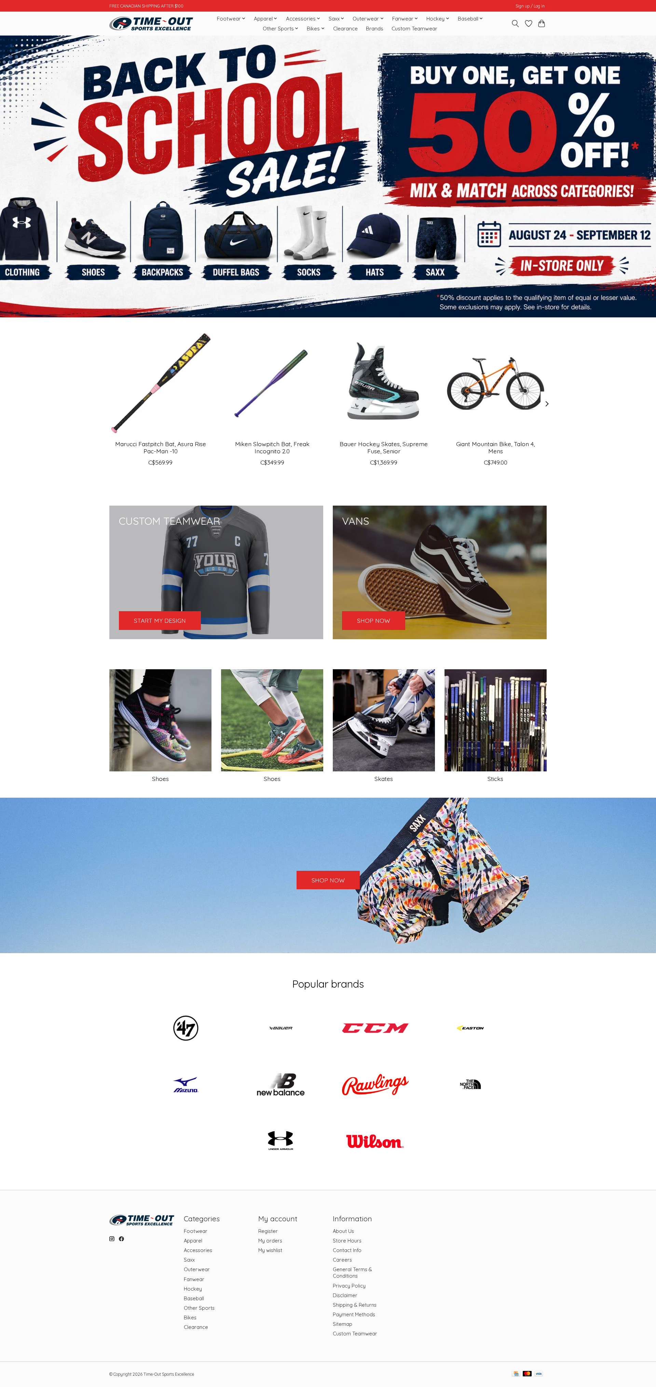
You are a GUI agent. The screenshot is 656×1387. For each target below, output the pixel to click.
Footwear (195, 1231)
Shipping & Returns (355, 1305)
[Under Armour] (280, 1141)
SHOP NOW (328, 880)
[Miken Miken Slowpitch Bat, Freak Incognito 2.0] (272, 383)
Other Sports (199, 1308)
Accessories (198, 1250)
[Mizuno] (186, 1085)
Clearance (345, 28)
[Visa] (538, 1374)
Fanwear (194, 1279)
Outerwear (197, 1269)
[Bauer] (280, 1028)
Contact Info (347, 1250)
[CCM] (375, 1028)
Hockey (193, 1289)
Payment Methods (354, 1314)
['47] (186, 1028)
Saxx (189, 1259)
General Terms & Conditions (352, 1272)
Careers (342, 1259)
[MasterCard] (527, 1374)
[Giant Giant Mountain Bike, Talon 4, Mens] (496, 383)
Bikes (190, 1317)
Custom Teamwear (414, 28)
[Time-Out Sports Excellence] (151, 23)
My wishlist (270, 1250)
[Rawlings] (375, 1085)
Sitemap (342, 1324)
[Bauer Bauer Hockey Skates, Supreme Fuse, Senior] (384, 383)
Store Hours (347, 1240)
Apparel (193, 1240)
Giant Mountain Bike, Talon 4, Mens (495, 447)
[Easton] (470, 1028)
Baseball (194, 1298)
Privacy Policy (349, 1285)
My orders (270, 1240)
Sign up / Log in (530, 6)
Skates (383, 778)
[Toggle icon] (515, 23)
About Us (343, 1231)
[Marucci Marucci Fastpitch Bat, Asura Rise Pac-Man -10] (160, 383)
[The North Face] (470, 1085)
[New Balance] (280, 1085)
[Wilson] (375, 1141)
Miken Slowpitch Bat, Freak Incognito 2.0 (272, 447)
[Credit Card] (516, 1374)
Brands (374, 28)
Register (268, 1231)
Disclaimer (345, 1295)
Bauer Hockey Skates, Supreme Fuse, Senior (384, 447)
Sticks (495, 778)
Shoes (160, 778)
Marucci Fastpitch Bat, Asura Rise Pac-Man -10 (160, 447)
